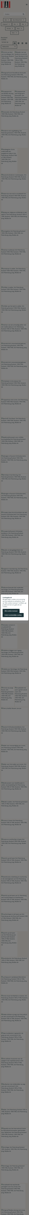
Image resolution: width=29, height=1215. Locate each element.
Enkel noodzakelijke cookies (13, 615)
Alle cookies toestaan (11, 611)
